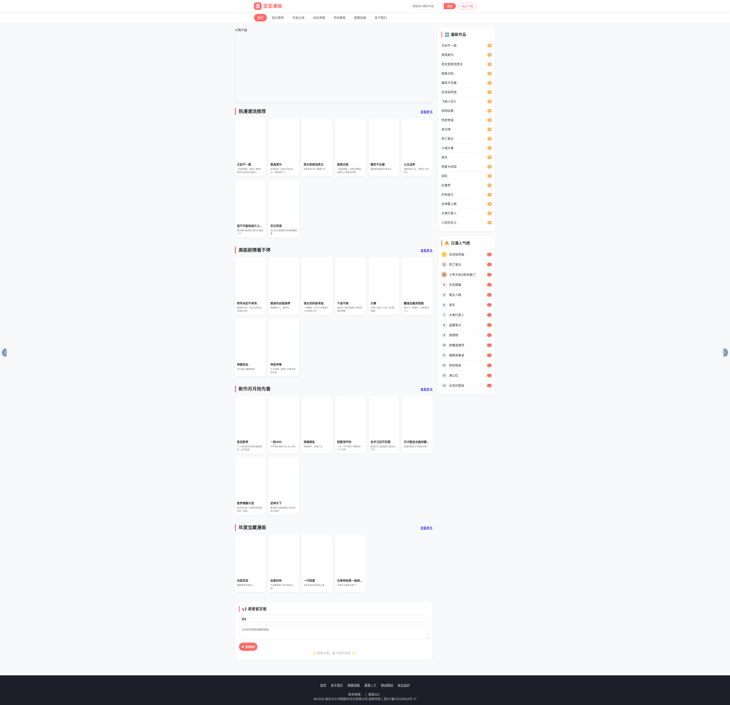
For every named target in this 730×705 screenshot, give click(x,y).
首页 (260, 18)
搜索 (449, 6)
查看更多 (427, 112)
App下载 (467, 6)
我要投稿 (360, 18)
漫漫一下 (370, 685)
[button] (4, 352)
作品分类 (298, 18)
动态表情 (319, 18)
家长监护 (404, 685)
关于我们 (381, 18)
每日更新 (278, 18)
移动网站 (387, 685)
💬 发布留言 (248, 646)
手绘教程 (339, 18)
